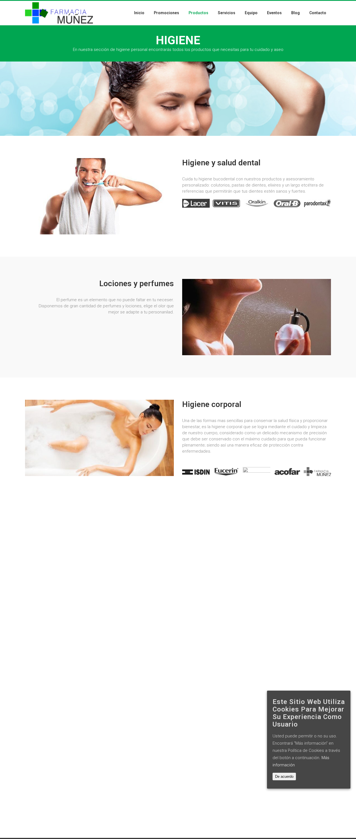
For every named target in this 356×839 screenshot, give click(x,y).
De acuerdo (284, 776)
